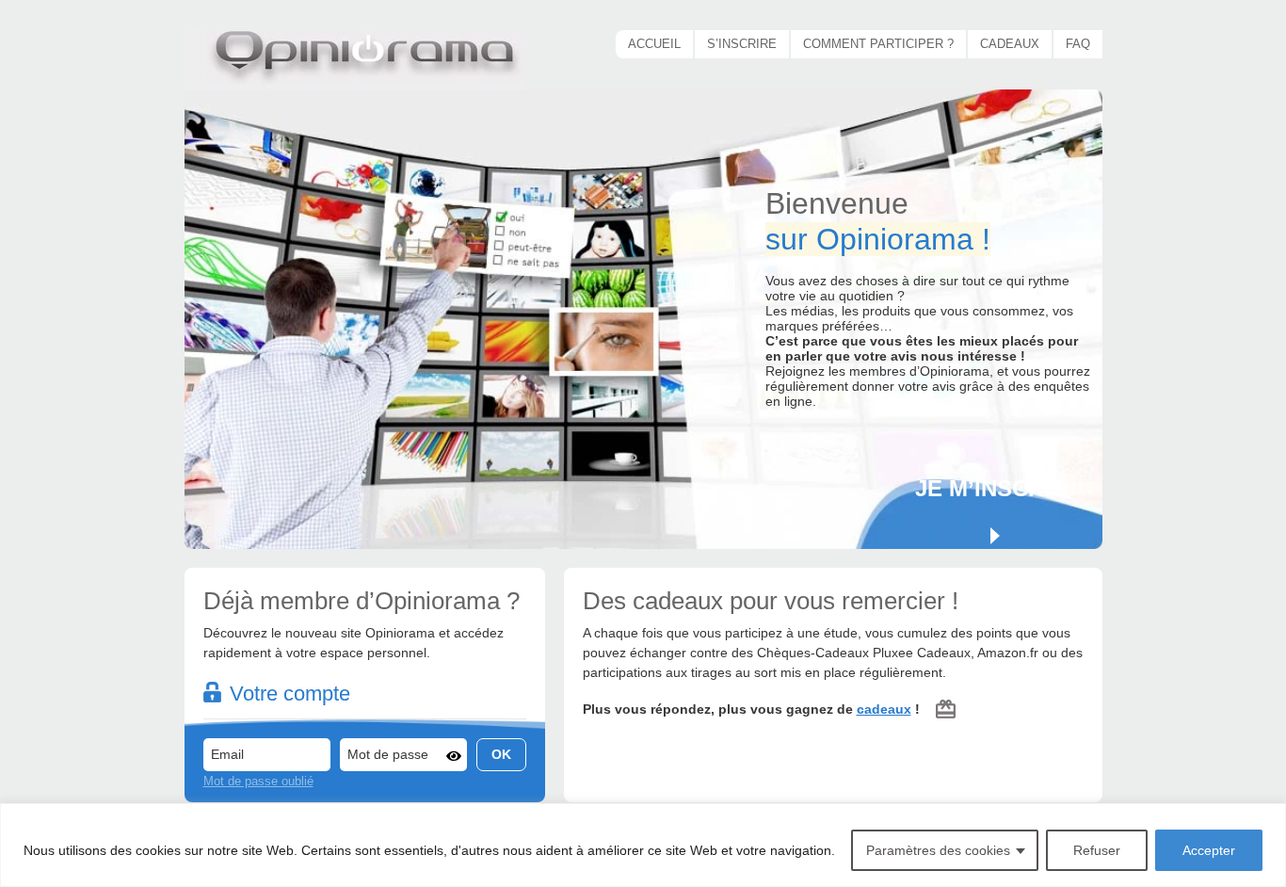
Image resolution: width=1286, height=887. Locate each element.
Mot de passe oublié (258, 781)
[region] (643, 845)
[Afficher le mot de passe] (454, 756)
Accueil (654, 44)
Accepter (1208, 850)
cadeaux (884, 709)
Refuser (1096, 850)
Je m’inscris (990, 488)
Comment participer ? (878, 44)
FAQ (1078, 44)
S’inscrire (742, 44)
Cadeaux (1009, 44)
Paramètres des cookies (938, 850)
